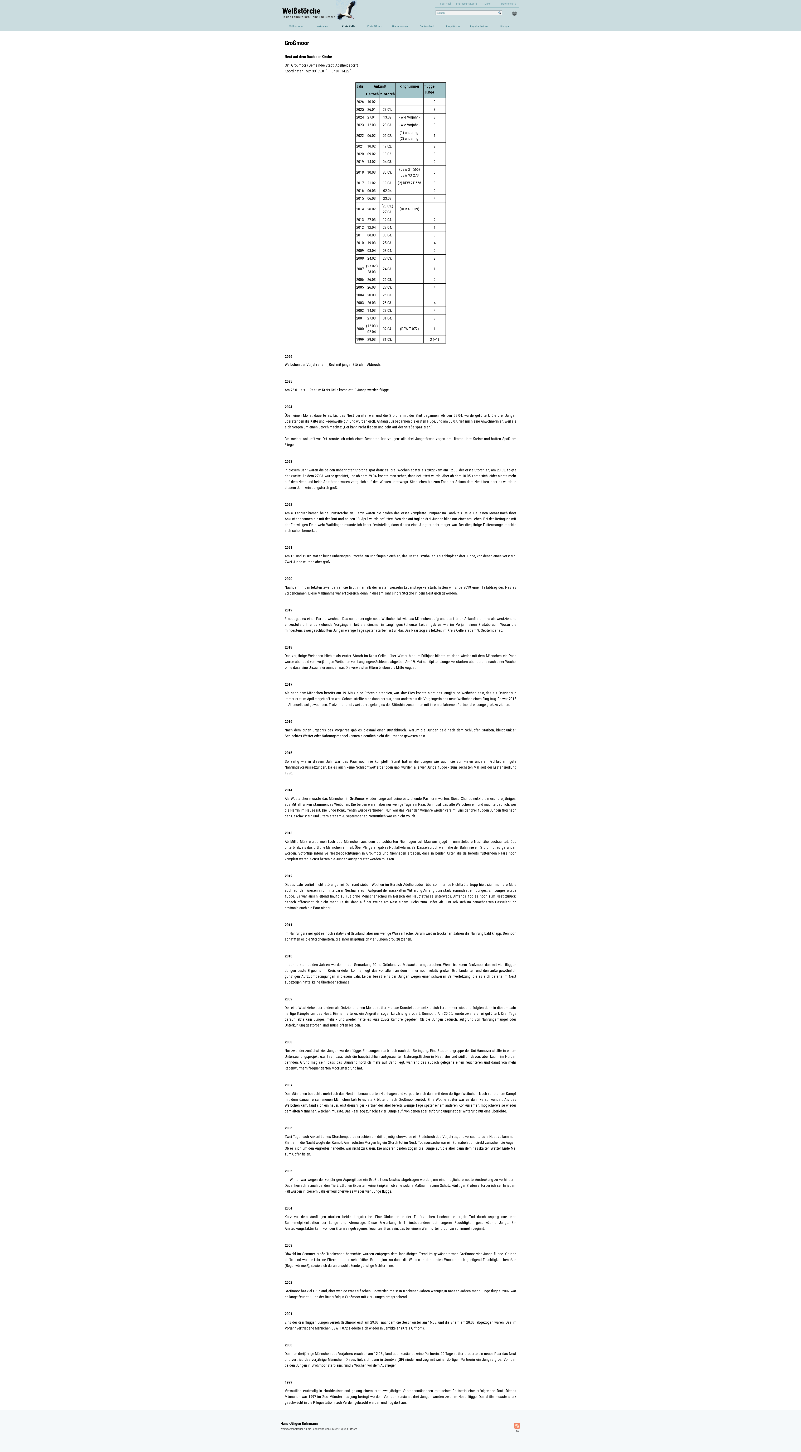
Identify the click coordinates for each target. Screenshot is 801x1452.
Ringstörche (453, 26)
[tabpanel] (400, 56)
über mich (446, 3)
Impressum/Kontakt (467, 3)
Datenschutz (508, 3)
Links (487, 3)
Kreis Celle (348, 26)
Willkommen (296, 26)
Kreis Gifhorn (374, 26)
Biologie (505, 26)
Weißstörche (301, 10)
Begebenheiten (479, 26)
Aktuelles (322, 26)
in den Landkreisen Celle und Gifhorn (309, 17)
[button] (514, 12)
